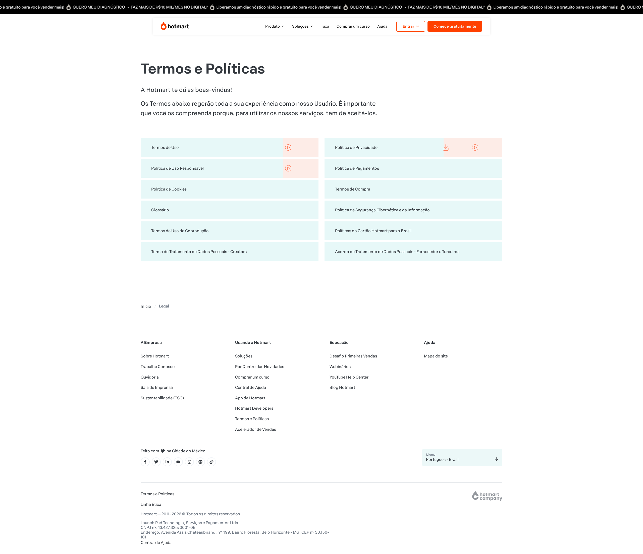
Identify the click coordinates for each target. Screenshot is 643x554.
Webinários (340, 366)
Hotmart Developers (254, 408)
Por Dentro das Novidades (259, 366)
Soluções (243, 356)
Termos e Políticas (252, 418)
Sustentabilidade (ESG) (162, 398)
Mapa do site (436, 356)
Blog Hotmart (342, 387)
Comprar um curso (252, 377)
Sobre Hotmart (155, 356)
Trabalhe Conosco (158, 366)
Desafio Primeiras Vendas (353, 356)
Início (146, 306)
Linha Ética (151, 504)
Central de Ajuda (250, 387)
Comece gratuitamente (455, 26)
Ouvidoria (150, 377)
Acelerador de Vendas (255, 429)
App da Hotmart (250, 398)
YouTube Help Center (349, 377)
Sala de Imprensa (157, 387)
